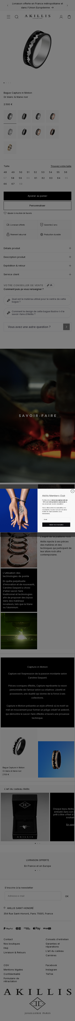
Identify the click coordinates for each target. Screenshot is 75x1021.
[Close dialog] (72, 491)
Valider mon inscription (56, 524)
